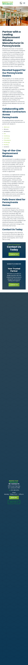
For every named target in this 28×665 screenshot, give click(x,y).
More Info (14, 497)
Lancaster (7, 138)
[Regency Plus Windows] (8, 3)
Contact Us (14, 254)
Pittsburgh (7, 142)
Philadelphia (7, 140)
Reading (6, 144)
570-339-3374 (15, 490)
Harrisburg (7, 136)
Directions (13, 502)
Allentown (6, 127)
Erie (5, 133)
